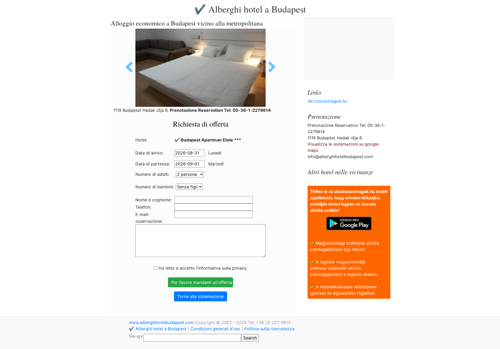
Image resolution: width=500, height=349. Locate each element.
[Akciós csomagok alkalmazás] (349, 223)
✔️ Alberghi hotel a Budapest (250, 9)
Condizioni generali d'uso (215, 328)
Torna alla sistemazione (200, 296)
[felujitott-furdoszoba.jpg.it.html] (270, 66)
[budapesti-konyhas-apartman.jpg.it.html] (131, 66)
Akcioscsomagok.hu (327, 101)
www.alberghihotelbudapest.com (162, 322)
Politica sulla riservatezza (269, 328)
